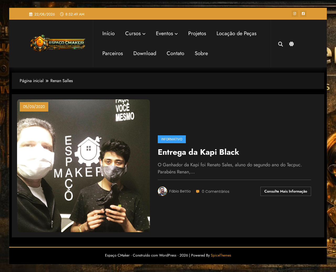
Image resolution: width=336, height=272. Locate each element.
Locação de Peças (236, 33)
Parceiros (112, 53)
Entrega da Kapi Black (198, 152)
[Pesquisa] (280, 43)
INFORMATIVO (171, 139)
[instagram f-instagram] (295, 13)
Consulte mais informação (285, 191)
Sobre (201, 53)
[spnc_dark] (291, 43)
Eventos (164, 33)
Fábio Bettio (180, 191)
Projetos (197, 33)
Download (144, 53)
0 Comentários (215, 191)
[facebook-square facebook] (303, 13)
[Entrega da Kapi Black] (83, 165)
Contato (175, 53)
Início (108, 33)
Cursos (133, 33)
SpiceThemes (221, 255)
